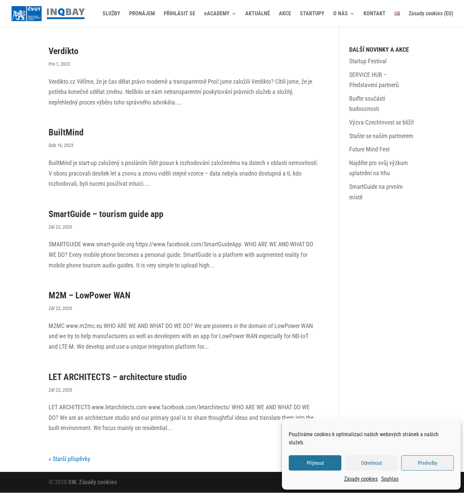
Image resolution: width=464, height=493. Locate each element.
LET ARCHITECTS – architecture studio (118, 377)
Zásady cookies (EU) (431, 14)
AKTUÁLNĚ (257, 14)
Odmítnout (371, 463)
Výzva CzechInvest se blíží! (381, 122)
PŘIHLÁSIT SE (179, 14)
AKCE (285, 14)
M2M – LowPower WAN (89, 295)
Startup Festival (368, 61)
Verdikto (63, 51)
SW (72, 482)
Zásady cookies (361, 479)
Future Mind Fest (369, 149)
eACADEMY (217, 14)
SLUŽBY (111, 14)
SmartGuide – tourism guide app (106, 214)
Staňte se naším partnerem (381, 135)
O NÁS (340, 14)
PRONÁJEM (142, 14)
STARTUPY (312, 14)
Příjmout (315, 463)
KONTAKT (374, 14)
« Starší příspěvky (69, 458)
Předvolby (427, 463)
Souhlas (389, 479)
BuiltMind (66, 132)
